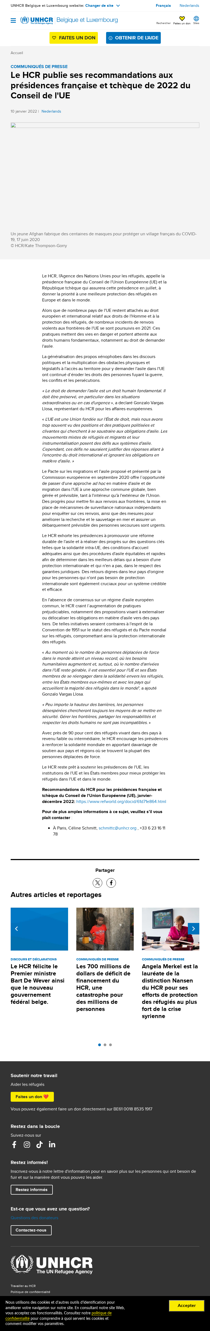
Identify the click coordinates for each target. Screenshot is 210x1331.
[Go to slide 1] (101, 1046)
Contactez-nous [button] (31, 1230)
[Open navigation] (13, 20)
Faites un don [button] (182, 23)
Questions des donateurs (34, 1218)
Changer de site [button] (99, 5)
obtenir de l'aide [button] (136, 37)
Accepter (187, 1305)
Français (163, 5)
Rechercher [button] (163, 23)
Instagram (26, 1144)
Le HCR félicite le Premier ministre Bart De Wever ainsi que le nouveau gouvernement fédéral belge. (38, 984)
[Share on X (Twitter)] (97, 883)
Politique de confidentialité (30, 1291)
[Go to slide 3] (112, 1046)
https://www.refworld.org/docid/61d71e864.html (121, 801)
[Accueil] (38, 20)
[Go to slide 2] (106, 1046)
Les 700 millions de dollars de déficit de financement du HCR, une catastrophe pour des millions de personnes (103, 987)
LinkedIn (52, 1144)
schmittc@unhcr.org (117, 828)
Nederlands (189, 5)
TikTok (39, 1144)
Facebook (14, 1144)
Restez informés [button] (32, 1189)
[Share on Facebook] (111, 883)
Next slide (193, 928)
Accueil (17, 52)
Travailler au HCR (23, 1285)
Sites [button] (196, 23)
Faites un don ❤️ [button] (32, 1096)
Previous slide (16, 928)
